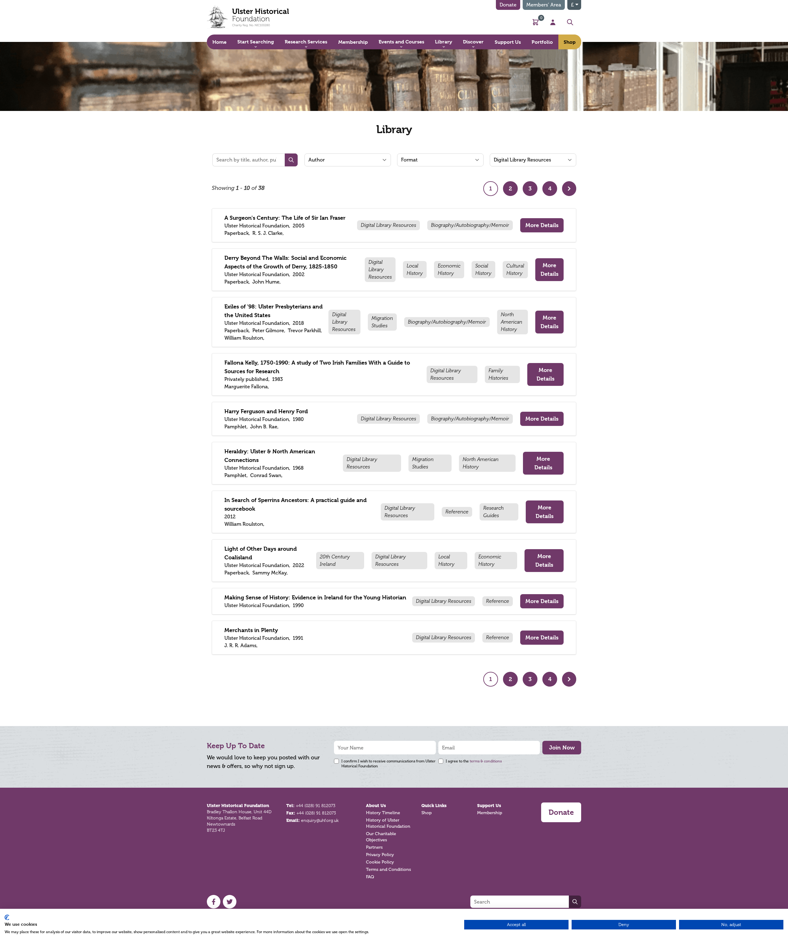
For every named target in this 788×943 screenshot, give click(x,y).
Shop (426, 812)
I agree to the (474, 761)
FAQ (370, 877)
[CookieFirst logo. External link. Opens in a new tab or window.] (7, 917)
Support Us (489, 805)
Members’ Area (543, 5)
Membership (489, 812)
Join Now (562, 747)
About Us (376, 805)
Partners (374, 847)
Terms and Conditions (388, 869)
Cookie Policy (380, 862)
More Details (541, 225)
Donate (508, 5)
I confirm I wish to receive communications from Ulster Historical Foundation (388, 763)
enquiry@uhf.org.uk (320, 820)
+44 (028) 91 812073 (315, 805)
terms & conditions (486, 761)
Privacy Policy (380, 854)
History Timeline (383, 812)
